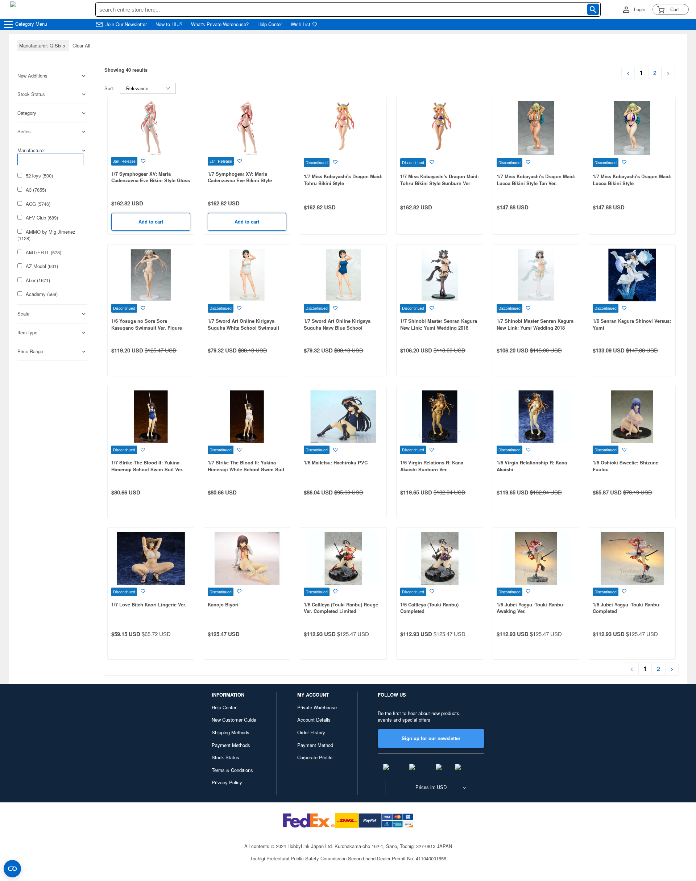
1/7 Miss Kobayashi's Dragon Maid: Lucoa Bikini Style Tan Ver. (536, 180)
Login (639, 9)
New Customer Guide (234, 719)
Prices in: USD (431, 787)
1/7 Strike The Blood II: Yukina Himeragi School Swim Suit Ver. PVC (147, 469)
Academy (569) (42, 294)
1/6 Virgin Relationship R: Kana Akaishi (532, 466)
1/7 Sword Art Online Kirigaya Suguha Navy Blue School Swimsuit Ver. (337, 327)
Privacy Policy (227, 782)
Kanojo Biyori (223, 604)
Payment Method (315, 745)
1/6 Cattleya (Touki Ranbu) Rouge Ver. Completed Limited (341, 608)
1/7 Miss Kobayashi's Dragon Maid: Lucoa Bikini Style (632, 180)
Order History (311, 732)
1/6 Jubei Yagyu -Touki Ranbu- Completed (626, 608)
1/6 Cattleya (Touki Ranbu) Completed (429, 608)
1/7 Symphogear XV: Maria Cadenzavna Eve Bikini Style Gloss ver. (150, 180)
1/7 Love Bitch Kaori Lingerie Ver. (148, 604)
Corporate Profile (314, 757)
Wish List (300, 24)
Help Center (269, 24)
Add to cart (150, 222)
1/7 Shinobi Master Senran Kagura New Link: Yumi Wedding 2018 (535, 324)
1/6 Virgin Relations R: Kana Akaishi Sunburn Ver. (431, 466)
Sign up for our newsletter (431, 738)
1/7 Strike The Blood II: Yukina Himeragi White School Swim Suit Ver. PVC (246, 469)
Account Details (314, 719)
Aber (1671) (38, 280)
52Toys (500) (39, 175)
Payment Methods (231, 745)
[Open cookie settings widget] (12, 868)
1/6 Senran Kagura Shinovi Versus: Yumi (632, 324)
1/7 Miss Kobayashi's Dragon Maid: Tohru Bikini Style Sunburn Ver (439, 180)
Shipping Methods (230, 732)
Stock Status (225, 757)
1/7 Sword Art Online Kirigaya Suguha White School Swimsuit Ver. (243, 327)
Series (24, 131)
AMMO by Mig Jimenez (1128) (46, 235)
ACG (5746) (38, 204)
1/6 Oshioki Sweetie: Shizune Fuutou (625, 466)
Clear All (81, 45)
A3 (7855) (36, 190)
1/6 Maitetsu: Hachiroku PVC (336, 462)
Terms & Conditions (232, 770)
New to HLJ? (169, 24)
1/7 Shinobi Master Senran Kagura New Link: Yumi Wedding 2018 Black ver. (438, 327)
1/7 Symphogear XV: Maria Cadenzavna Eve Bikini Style (240, 177)
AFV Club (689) (42, 217)
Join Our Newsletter (126, 24)
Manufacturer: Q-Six (43, 45)
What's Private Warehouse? (220, 24)
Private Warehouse (317, 707)
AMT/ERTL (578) (43, 252)
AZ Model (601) (42, 266)
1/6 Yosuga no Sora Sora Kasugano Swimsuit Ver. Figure (146, 324)
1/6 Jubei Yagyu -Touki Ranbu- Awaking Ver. (530, 608)
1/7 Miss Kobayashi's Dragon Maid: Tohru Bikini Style (343, 180)
